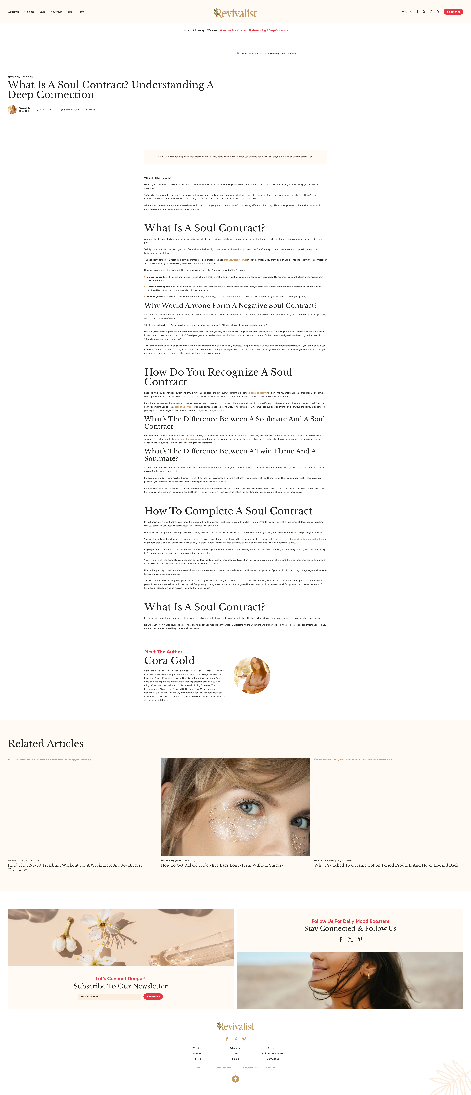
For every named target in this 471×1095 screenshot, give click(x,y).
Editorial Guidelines (273, 1053)
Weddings (13, 11)
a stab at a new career (184, 406)
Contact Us (273, 1058)
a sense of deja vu (258, 392)
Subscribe (454, 11)
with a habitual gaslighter (309, 539)
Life (70, 11)
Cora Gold (169, 661)
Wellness (29, 11)
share (91, 109)
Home (81, 11)
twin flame (206, 467)
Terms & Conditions (223, 1068)
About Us (406, 11)
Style (42, 11)
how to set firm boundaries (228, 335)
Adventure (57, 11)
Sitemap (199, 1068)
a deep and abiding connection (188, 439)
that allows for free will (235, 259)
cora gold (24, 111)
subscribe (154, 996)
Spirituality (198, 30)
